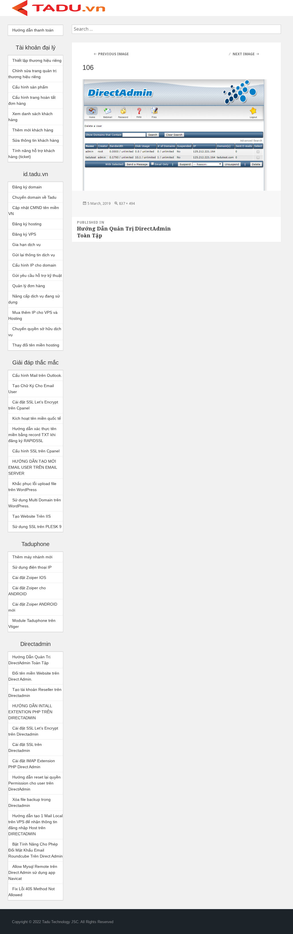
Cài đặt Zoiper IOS (29, 577)
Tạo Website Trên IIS (31, 516)
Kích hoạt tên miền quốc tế (36, 418)
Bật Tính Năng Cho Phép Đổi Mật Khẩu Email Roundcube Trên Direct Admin (35, 850)
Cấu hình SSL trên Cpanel (36, 451)
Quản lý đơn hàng (28, 285)
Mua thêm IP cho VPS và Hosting (33, 315)
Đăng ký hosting (26, 224)
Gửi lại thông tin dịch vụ (33, 255)
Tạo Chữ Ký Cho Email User (31, 388)
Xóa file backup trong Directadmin (29, 802)
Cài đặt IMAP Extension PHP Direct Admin (31, 763)
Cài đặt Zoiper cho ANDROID (27, 591)
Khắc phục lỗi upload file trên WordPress (32, 486)
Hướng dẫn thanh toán (33, 30)
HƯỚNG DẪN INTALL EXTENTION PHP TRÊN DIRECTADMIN (30, 712)
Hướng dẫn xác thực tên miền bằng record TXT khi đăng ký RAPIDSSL (32, 434)
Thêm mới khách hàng (32, 130)
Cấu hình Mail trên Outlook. (37, 375)
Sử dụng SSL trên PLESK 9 (37, 526)
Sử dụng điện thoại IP (32, 567)
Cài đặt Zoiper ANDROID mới (32, 607)
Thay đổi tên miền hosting (35, 345)
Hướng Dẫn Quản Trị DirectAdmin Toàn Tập (29, 660)
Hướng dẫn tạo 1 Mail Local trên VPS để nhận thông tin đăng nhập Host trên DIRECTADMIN (35, 824)
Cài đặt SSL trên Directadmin (25, 747)
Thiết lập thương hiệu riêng (37, 60)
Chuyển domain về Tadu (34, 197)
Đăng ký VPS (24, 234)
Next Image (244, 54)
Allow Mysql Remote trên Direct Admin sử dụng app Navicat (32, 872)
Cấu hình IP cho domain (34, 265)
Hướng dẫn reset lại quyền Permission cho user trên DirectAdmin (34, 783)
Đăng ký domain (27, 187)
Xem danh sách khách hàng (30, 116)
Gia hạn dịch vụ (26, 244)
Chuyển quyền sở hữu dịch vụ (34, 331)
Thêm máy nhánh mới (32, 557)
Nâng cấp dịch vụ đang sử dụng (34, 299)
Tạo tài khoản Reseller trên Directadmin (35, 692)
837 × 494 (127, 203)
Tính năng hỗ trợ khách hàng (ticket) (31, 153)
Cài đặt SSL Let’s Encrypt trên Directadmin (33, 731)
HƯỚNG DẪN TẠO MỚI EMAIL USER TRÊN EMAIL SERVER (32, 467)
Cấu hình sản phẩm (30, 87)
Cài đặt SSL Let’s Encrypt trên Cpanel (33, 405)
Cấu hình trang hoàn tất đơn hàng (32, 100)
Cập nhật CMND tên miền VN (33, 210)
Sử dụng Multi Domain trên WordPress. (34, 503)
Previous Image (113, 54)
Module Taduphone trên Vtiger (32, 623)
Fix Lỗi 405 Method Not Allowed (31, 891)
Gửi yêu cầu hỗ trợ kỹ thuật (37, 275)
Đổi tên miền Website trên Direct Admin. (33, 676)
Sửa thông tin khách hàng (35, 140)
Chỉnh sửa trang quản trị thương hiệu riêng (32, 73)
